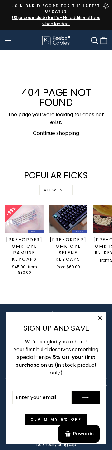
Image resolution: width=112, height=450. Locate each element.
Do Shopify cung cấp (56, 444)
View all (56, 190)
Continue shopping (56, 133)
